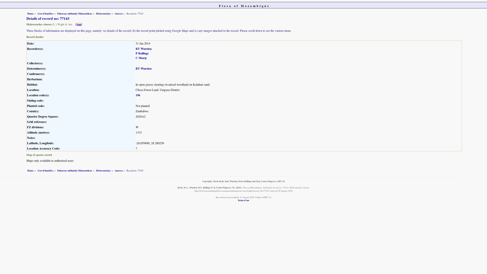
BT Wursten (144, 48)
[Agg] (79, 24)
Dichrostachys (103, 13)
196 (138, 95)
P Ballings (142, 53)
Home (30, 13)
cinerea (119, 13)
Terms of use (243, 200)
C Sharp (141, 58)
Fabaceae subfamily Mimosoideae (74, 13)
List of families (45, 13)
